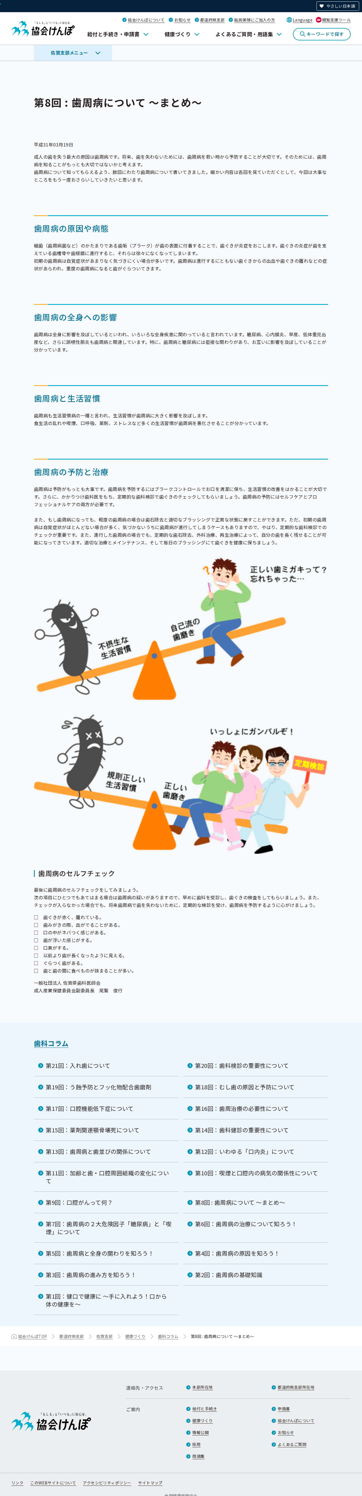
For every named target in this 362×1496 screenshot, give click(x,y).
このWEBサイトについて (53, 1483)
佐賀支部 (104, 1336)
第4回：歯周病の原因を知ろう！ (237, 1253)
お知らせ (182, 20)
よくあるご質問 (292, 1444)
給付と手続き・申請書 (113, 34)
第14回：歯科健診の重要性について (242, 1130)
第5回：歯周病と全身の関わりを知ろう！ (100, 1253)
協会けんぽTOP (32, 1336)
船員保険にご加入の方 (254, 20)
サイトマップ (150, 1483)
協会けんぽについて (146, 20)
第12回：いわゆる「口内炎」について (245, 1151)
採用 (196, 1444)
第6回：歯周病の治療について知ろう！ (246, 1224)
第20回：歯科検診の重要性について (242, 1065)
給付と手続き (204, 1408)
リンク (17, 1483)
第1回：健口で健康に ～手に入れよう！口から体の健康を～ (106, 1300)
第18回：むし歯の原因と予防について (245, 1087)
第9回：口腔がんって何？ (79, 1202)
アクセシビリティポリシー (107, 1483)
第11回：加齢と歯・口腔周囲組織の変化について (107, 1177)
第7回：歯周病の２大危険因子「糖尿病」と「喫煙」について (108, 1228)
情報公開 (200, 1432)
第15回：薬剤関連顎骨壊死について (92, 1130)
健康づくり (178, 34)
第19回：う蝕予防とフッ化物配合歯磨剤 (98, 1087)
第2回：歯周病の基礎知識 (228, 1275)
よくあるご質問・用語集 (244, 34)
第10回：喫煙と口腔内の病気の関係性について (256, 1173)
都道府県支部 (212, 20)
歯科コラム (51, 1043)
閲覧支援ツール (336, 20)
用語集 (198, 1456)
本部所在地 (202, 1387)
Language (303, 20)
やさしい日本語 (340, 6)
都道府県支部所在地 (296, 1387)
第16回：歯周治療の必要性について (242, 1108)
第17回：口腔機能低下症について (90, 1108)
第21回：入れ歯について (78, 1065)
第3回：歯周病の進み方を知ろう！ (91, 1275)
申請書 (284, 1408)
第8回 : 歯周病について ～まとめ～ (240, 1202)
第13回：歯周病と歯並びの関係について (98, 1151)
